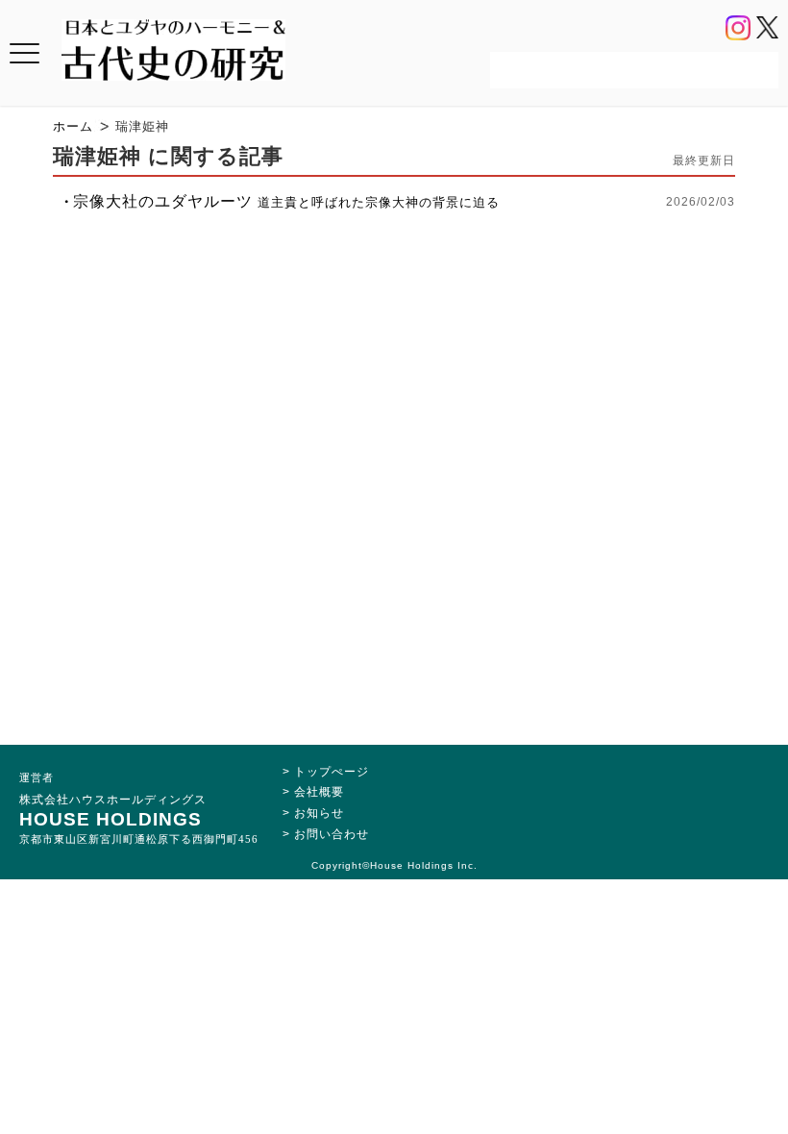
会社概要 (319, 792)
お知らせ (319, 813)
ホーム (73, 126)
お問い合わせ (331, 834)
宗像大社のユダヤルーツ (286, 201)
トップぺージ (331, 771)
